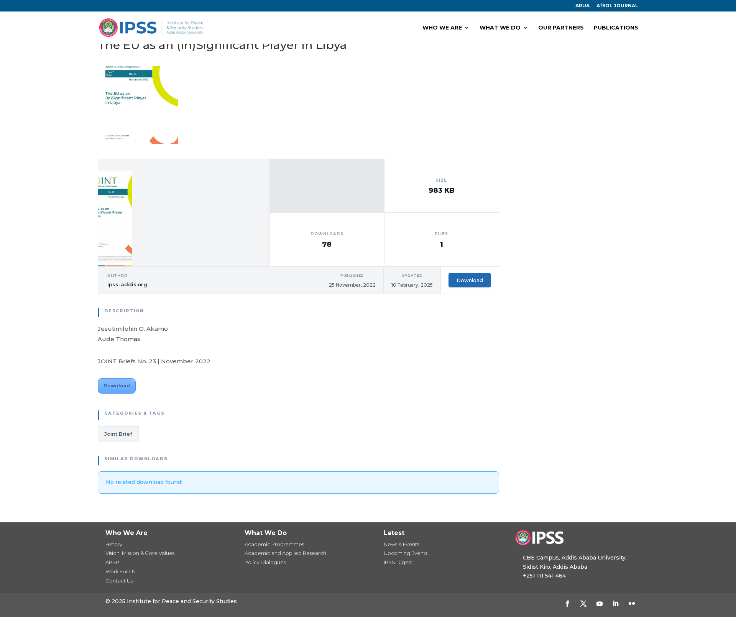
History (113, 544)
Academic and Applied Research (285, 553)
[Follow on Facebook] (567, 603)
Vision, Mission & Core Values (139, 553)
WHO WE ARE (442, 28)
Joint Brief (118, 434)
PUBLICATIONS (616, 28)
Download (470, 280)
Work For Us (120, 571)
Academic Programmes (274, 544)
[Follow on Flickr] (631, 603)
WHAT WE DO (500, 28)
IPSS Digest (398, 562)
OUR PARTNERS (561, 28)
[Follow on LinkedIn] (615, 603)
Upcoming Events (405, 553)
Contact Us (119, 581)
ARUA (582, 5)
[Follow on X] (583, 603)
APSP (112, 562)
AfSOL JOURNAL (617, 5)
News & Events (401, 544)
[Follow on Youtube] (599, 603)
